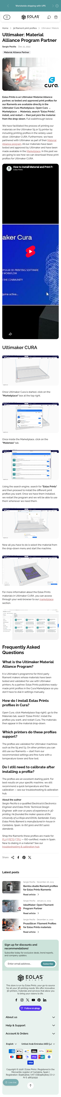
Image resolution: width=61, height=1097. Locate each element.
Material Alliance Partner (16, 52)
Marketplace (34, 151)
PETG (11, 839)
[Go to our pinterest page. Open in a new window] (39, 1000)
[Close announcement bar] (57, 6)
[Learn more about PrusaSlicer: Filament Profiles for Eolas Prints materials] (11, 925)
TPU (18, 839)
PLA (4, 839)
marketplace (46, 599)
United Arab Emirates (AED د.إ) (36, 1044)
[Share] (12, 857)
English (9, 1044)
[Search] (49, 17)
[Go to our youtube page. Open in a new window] (33, 1000)
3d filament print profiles (25, 28)
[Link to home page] (30, 978)
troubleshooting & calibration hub (20, 846)
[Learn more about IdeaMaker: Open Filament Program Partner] (11, 906)
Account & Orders (17, 1033)
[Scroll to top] (30, 1085)
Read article (29, 894)
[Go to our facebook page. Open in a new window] (16, 1000)
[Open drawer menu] (6, 17)
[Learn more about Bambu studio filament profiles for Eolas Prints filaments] (11, 887)
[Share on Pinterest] (24, 857)
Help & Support (15, 1025)
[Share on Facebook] (18, 857)
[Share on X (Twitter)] (29, 857)
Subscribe (48, 964)
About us (11, 1017)
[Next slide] (53, 6)
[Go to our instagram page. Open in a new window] (22, 1000)
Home (5, 28)
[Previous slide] (8, 6)
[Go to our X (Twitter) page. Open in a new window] (27, 1000)
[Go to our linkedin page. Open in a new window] (44, 1000)
